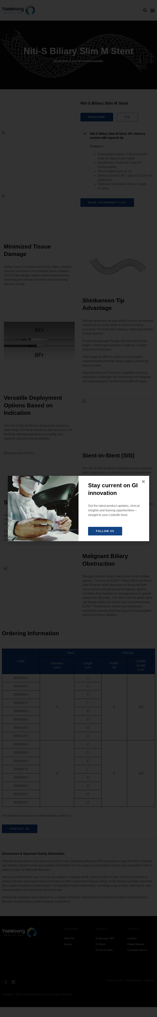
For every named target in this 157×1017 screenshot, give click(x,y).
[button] (143, 481)
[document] (78, 508)
